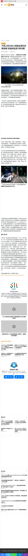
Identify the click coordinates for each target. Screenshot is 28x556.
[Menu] (1, 5)
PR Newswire (5, 51)
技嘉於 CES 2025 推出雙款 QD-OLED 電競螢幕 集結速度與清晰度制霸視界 (7, 422)
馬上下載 (10, 377)
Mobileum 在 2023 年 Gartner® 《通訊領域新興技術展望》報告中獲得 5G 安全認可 (13, 486)
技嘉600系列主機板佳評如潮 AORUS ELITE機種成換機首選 (13, 509)
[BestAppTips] (8, 4)
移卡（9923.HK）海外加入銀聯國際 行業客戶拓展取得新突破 (20, 430)
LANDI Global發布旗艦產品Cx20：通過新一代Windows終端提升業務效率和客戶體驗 (7, 347)
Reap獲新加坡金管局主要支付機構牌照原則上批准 (21, 354)
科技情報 (7, 40)
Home (3, 40)
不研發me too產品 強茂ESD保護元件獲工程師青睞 (7, 354)
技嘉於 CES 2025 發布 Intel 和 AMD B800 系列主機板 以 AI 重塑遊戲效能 (21, 346)
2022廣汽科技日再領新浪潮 (7, 506)
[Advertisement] (14, 23)
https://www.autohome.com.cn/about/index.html (12, 275)
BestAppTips (23, 550)
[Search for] (26, 5)
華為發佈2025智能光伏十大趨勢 (9, 1)
